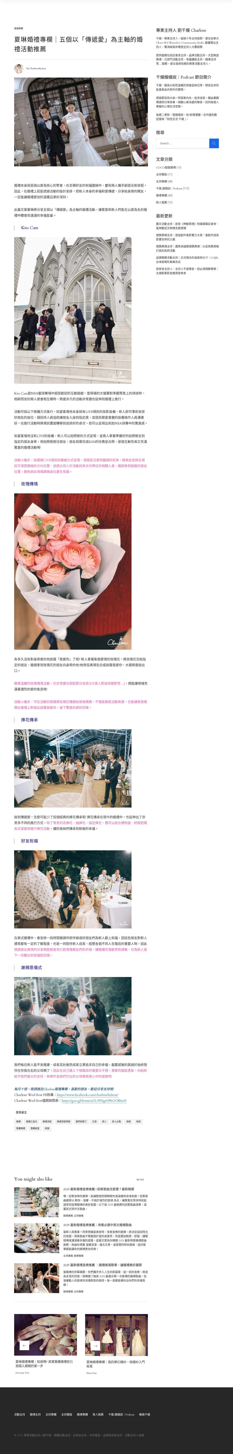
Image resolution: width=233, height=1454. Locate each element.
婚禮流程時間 (63, 1121)
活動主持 (19, 1414)
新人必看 (116, 1121)
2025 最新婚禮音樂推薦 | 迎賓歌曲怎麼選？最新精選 (98, 1189)
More (140, 1180)
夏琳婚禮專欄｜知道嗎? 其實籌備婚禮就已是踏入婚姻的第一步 (44, 1364)
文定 (94, 1121)
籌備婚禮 (20, 1128)
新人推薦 (161, 202)
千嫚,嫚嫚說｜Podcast (169, 188)
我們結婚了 (81, 1121)
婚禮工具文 (31, 1121)
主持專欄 (78, 1215)
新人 (104, 1121)
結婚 (47, 1128)
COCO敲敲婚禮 (166, 167)
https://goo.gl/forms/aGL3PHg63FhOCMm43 (94, 1101)
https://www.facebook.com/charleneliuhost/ (87, 1095)
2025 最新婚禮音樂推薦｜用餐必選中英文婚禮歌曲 (97, 1225)
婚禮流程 (47, 1121)
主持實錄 (161, 174)
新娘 (128, 1121)
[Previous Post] (45, 1335)
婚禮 (18, 1121)
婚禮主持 (35, 1414)
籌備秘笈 (35, 1128)
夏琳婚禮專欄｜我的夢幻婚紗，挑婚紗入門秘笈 (115, 1364)
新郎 (138, 1121)
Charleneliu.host (38, 68)
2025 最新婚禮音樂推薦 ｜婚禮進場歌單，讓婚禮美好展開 (102, 1265)
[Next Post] (116, 1335)
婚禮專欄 (18, 28)
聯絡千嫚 (144, 1414)
